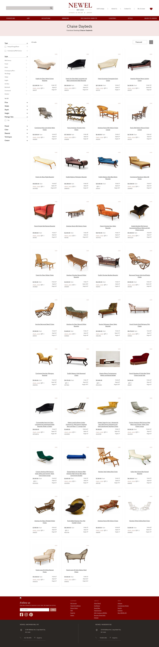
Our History (97, 605)
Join (53, 609)
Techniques (8, 137)
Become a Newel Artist (99, 615)
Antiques (120, 603)
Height (7, 113)
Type (6, 43)
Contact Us (127, 8)
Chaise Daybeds (86, 30)
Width (7, 106)
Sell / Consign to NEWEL (100, 613)
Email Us (72, 613)
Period (7, 126)
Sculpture (46, 18)
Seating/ (77, 30)
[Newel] (20, 597)
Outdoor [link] (7, 94)
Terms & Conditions (75, 605)
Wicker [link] (6, 77)
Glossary (96, 617)
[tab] (16, 43)
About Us (114, 8)
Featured (139, 42)
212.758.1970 (27, 638)
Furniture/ (70, 30)
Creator (7, 140)
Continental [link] (8, 90)
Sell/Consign (100, 8)
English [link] (6, 80)
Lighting (112, 18)
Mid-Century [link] (8, 60)
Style (130, 18)
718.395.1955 (103, 638)
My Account (141, 8)
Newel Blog (97, 608)
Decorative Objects (89, 18)
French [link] (6, 64)
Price (6, 102)
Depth (7, 110)
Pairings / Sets (9, 117)
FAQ (71, 610)
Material (7, 133)
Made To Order (150, 18)
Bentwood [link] (7, 87)
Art (28, 18)
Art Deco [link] (7, 83)
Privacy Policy (74, 608)
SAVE (56, 54)
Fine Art (120, 608)
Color (6, 130)
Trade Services (97, 610)
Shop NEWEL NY (122, 613)
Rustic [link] (6, 67)
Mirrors (65, 18)
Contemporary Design (123, 605)
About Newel (97, 603)
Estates (72, 615)
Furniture (10, 18)
